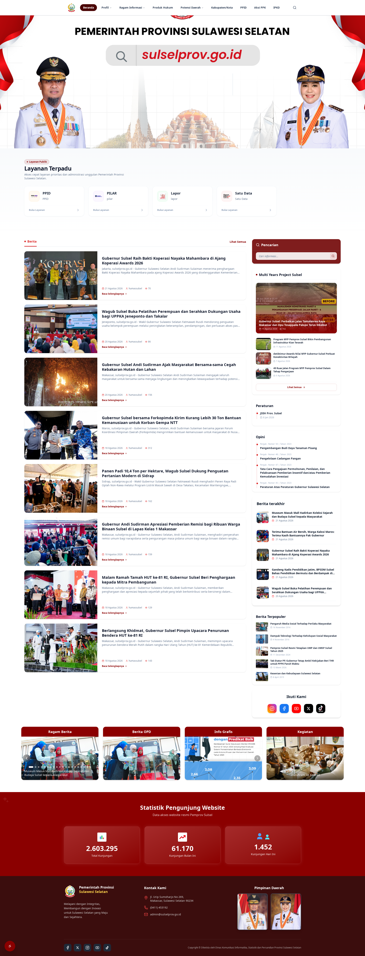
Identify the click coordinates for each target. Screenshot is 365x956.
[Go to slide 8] (54, 767)
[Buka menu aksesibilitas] (10, 946)
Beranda (88, 7)
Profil (105, 7)
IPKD (276, 7)
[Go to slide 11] (63, 767)
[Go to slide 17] (81, 767)
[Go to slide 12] (66, 767)
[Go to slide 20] (90, 767)
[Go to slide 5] (44, 767)
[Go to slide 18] (84, 767)
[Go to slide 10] (60, 767)
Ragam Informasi (130, 7)
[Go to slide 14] (72, 767)
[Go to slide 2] (34, 767)
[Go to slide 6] (47, 767)
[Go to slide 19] (87, 767)
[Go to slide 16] (78, 767)
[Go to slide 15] (75, 767)
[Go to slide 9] (57, 767)
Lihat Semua (238, 242)
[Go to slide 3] (38, 767)
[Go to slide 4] (41, 767)
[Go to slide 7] (51, 767)
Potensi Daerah (191, 7)
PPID (243, 7)
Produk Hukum (163, 7)
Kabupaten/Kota (222, 7)
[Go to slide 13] (69, 767)
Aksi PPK (260, 7)
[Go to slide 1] (29, 767)
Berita (32, 241)
